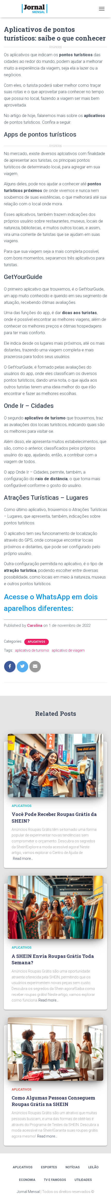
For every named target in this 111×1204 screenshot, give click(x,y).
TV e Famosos (55, 1180)
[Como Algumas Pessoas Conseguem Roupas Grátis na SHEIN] (55, 1049)
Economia (27, 1180)
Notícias (73, 1167)
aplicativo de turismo (32, 650)
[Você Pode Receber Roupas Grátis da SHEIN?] (55, 765)
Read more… (23, 858)
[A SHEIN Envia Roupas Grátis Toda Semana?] (55, 907)
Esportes (49, 1167)
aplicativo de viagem (68, 650)
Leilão (93, 1167)
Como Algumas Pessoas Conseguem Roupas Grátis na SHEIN (53, 1101)
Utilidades (83, 1180)
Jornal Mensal (28, 1192)
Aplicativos (36, 641)
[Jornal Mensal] (36, 9)
